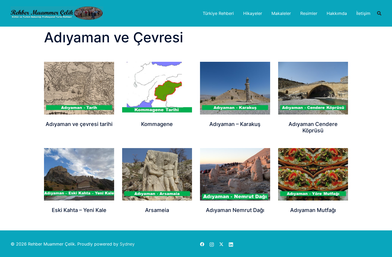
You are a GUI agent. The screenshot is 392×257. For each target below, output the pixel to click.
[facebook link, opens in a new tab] (202, 244)
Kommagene (157, 124)
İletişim (363, 13)
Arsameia (157, 210)
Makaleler (281, 13)
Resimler (308, 13)
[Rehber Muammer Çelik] (57, 12)
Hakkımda (337, 13)
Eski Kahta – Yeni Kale (79, 210)
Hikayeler (252, 13)
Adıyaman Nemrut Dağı (235, 210)
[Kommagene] (157, 88)
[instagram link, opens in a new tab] (212, 244)
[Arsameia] (157, 174)
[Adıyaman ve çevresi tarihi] (79, 88)
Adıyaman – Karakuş (235, 124)
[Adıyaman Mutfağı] (313, 174)
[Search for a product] (379, 13)
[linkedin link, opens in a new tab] (231, 244)
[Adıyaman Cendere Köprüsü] (313, 88)
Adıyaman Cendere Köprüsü (313, 127)
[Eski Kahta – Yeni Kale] (79, 174)
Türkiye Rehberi (218, 13)
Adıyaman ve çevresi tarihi (79, 124)
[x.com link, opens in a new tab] (221, 244)
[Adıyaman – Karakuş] (235, 88)
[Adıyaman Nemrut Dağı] (235, 174)
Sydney (127, 244)
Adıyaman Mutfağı (313, 210)
